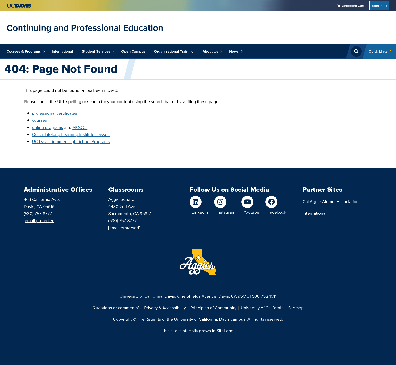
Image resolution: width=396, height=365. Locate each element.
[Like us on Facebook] (276, 202)
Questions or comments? (116, 307)
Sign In (377, 5)
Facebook (277, 212)
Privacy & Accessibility (165, 307)
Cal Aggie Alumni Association (331, 201)
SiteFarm (225, 330)
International (62, 51)
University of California (262, 307)
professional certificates (54, 113)
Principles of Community (213, 307)
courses (39, 120)
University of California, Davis (147, 296)
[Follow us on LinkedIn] (199, 202)
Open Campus (133, 51)
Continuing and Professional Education (85, 27)
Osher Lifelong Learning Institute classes (71, 134)
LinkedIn (200, 212)
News (234, 51)
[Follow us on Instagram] (224, 202)
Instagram (226, 212)
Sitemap (296, 307)
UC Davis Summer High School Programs (71, 141)
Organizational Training (174, 51)
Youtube (251, 212)
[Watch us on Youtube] (250, 202)
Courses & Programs (24, 51)
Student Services (96, 51)
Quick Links (378, 51)
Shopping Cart (353, 5)
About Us (210, 51)
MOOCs (79, 127)
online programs (47, 127)
